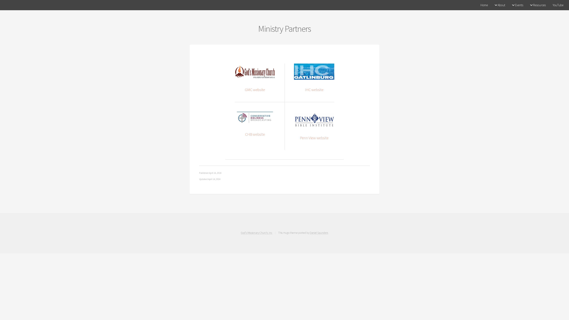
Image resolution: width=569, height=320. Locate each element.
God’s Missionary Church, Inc (256, 232)
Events (518, 5)
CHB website (255, 134)
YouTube (558, 5)
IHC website (314, 89)
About (501, 5)
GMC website (255, 89)
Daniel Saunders (319, 232)
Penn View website (314, 137)
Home (484, 5)
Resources (539, 5)
